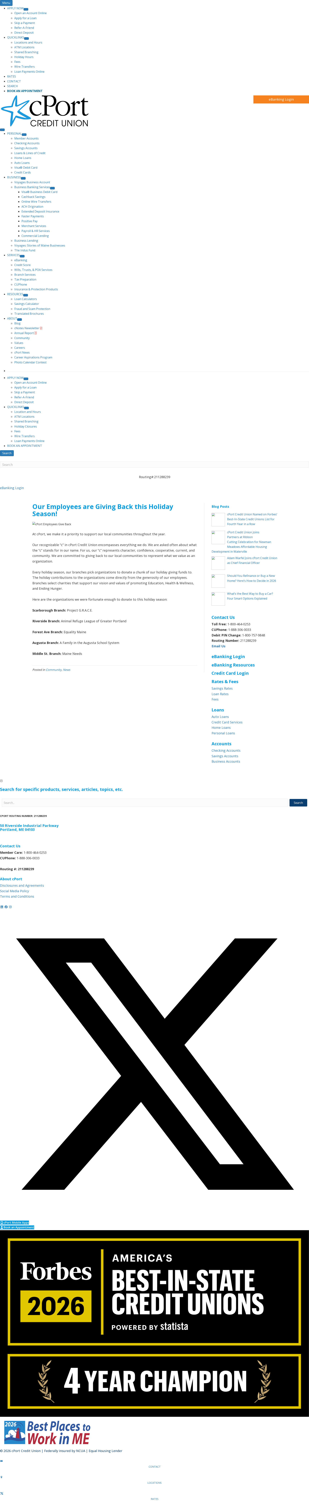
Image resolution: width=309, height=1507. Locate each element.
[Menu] (2, 130)
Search (6, 453)
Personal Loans (223, 733)
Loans (218, 710)
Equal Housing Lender (105, 1451)
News (66, 670)
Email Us (218, 646)
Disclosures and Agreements (22, 885)
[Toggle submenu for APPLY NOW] (26, 9)
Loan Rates (220, 694)
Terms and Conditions (17, 896)
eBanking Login (281, 99)
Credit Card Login (230, 673)
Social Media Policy (14, 891)
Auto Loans (220, 716)
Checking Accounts (226, 750)
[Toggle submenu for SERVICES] (22, 256)
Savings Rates (222, 688)
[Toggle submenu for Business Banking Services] (52, 188)
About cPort (11, 878)
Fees (215, 699)
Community (54, 670)
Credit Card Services (227, 722)
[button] (154, 781)
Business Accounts (226, 761)
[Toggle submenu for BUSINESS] (23, 178)
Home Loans (221, 727)
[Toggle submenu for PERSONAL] (24, 134)
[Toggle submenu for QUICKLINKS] (26, 38)
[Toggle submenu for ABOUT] (19, 319)
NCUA (80, 1451)
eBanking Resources (233, 665)
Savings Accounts (225, 756)
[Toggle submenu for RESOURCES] (25, 295)
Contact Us (10, 846)
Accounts (221, 744)
